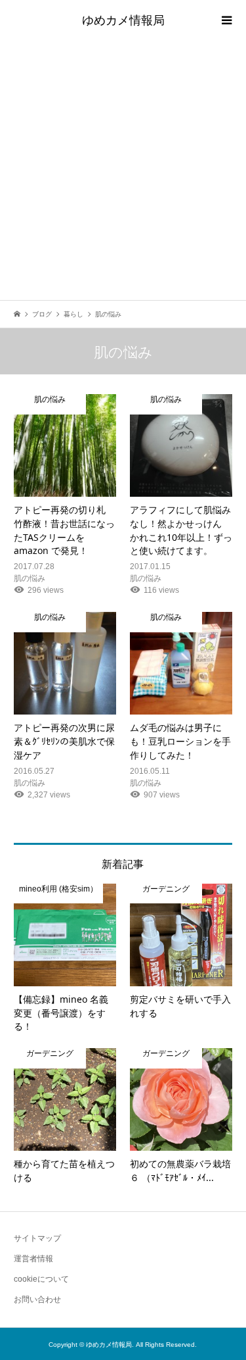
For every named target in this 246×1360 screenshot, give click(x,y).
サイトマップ (37, 1238)
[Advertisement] (123, 170)
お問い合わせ (37, 1299)
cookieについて (41, 1279)
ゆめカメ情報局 (123, 20)
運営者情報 (33, 1258)
